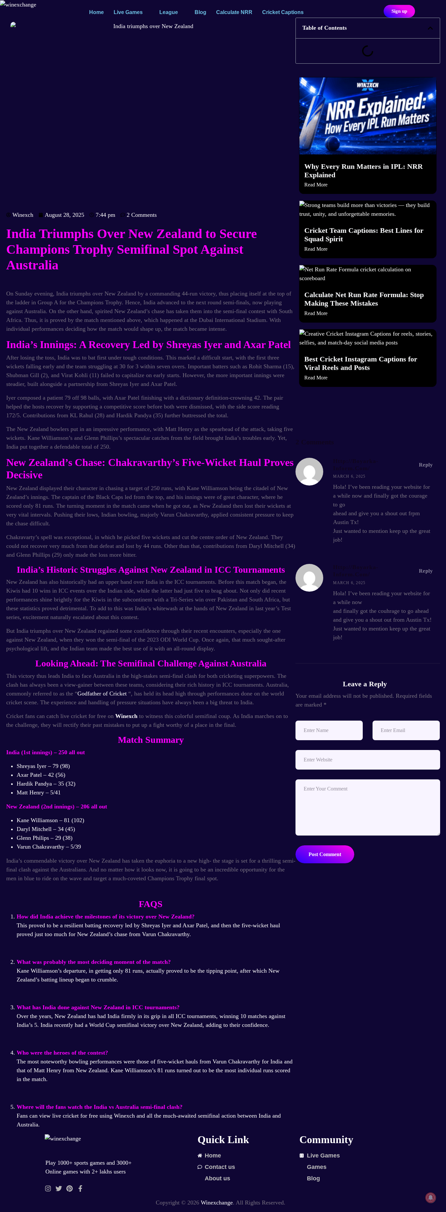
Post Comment (325, 854)
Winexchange (217, 1202)
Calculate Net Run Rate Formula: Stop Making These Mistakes (364, 299)
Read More (315, 184)
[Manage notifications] (430, 1197)
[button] (430, 28)
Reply (426, 465)
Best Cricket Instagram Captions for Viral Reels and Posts (360, 363)
